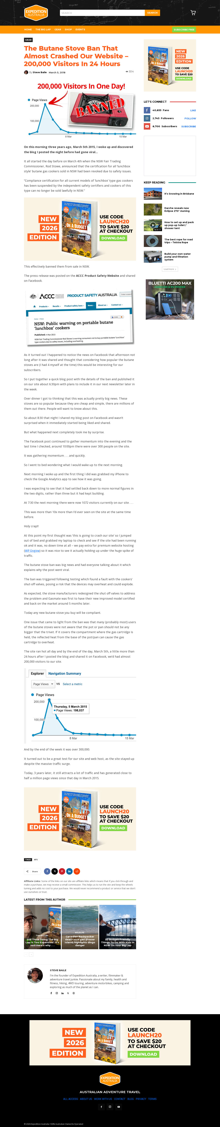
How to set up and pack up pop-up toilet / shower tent (179, 225)
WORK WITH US (103, 1099)
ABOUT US (86, 1099)
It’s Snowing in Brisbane (179, 193)
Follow (190, 118)
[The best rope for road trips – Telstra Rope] (153, 241)
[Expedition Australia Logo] (36, 13)
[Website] (73, 992)
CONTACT (119, 1099)
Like (193, 110)
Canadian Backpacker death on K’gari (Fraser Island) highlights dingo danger (80, 941)
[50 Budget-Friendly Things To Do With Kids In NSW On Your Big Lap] (117, 927)
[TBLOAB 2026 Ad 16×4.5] (110, 1042)
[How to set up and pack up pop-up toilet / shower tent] (153, 225)
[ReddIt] (77, 871)
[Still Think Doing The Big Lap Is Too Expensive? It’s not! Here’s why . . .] (42, 927)
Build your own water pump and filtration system (177, 256)
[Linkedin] (69, 871)
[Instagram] (57, 992)
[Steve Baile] (26, 72)
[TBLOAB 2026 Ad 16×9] (80, 229)
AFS (36, 859)
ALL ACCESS (70, 1099)
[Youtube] (118, 1107)
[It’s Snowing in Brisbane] (153, 194)
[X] (54, 871)
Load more (169, 269)
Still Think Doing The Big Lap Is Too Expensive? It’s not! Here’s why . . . (42, 942)
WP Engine (32, 551)
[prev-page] (26, 954)
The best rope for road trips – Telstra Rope (178, 241)
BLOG (130, 1099)
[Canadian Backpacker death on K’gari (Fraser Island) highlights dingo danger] (80, 927)
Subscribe (188, 126)
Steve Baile (40, 72)
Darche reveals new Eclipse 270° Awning (177, 209)
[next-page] (31, 954)
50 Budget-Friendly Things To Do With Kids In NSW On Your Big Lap (117, 942)
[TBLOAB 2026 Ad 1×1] (170, 65)
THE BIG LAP (42, 935)
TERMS (152, 1099)
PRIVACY (141, 1099)
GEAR (28, 40)
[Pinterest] (62, 871)
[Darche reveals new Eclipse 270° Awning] (153, 210)
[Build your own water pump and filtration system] (153, 257)
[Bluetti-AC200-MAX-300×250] (170, 299)
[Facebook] (47, 871)
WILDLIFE (79, 933)
